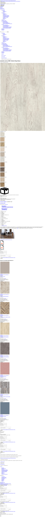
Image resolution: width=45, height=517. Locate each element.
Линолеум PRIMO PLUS (3, 376)
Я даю (8, 257)
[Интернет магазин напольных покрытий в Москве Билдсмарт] (8, 0)
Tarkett (1, 239)
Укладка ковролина (5, 47)
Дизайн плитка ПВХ (4, 225)
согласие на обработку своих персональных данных (9, 257)
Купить (1, 198)
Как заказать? (3, 478)
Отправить (2, 442)
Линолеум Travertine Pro (3, 416)
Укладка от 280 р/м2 (3, 201)
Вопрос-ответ (4, 11)
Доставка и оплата (4, 20)
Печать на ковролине (5, 22)
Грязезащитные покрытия (5, 470)
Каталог (3, 35)
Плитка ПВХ (3, 56)
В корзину (2, 301)
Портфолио (3, 29)
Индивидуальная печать (4, 21)
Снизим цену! (6, 204)
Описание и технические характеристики (7, 206)
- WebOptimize (5, 485)
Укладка (3, 24)
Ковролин (4, 13)
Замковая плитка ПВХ (4, 239)
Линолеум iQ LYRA (2, 276)
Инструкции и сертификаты (4, 209)
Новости (3, 28)
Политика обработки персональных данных (5, 483)
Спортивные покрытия (6, 16)
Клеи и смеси (4, 18)
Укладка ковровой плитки (6, 25)
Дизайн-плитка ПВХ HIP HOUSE (4, 296)
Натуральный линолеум (6, 15)
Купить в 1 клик (4, 198)
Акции (2, 42)
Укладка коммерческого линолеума (7, 49)
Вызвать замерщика (3, 200)
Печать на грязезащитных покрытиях (7, 23)
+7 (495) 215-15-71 (2, 4)
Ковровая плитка (4, 468)
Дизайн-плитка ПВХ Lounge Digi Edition (5, 396)
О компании (3, 10)
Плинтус (4, 40)
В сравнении (2, 8)
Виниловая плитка (9, 239)
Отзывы (4, 33)
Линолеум (4, 14)
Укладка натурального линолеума (7, 27)
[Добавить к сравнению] (0, 318)
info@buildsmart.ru (18, 1)
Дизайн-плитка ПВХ (5, 17)
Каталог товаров (4, 55)
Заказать (1, 258)
